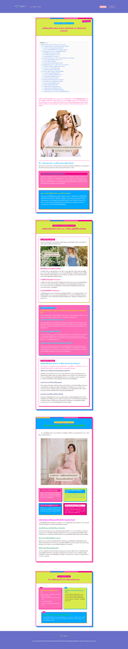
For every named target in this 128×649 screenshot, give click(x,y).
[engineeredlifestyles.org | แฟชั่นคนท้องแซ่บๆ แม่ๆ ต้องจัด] (20, 6)
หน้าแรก (34, 7)
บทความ (39, 7)
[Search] (30, 7)
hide (46, 42)
